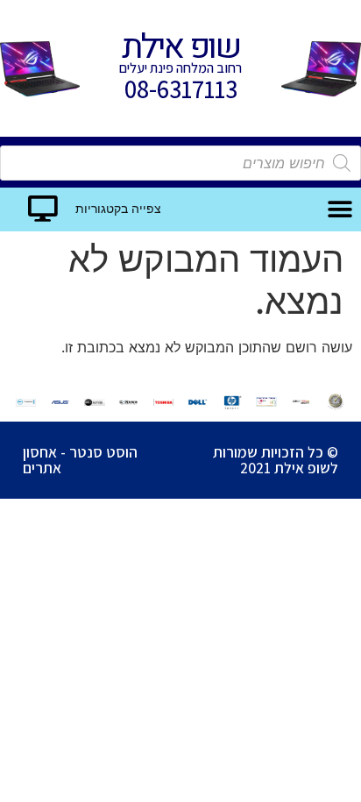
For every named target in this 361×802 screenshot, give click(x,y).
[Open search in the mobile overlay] (180, 163)
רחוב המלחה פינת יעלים (180, 68)
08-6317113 (180, 89)
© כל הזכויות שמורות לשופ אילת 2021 (275, 460)
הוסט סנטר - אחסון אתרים (80, 460)
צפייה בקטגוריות (118, 209)
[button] (339, 209)
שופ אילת (180, 47)
